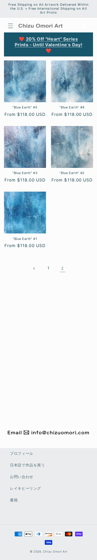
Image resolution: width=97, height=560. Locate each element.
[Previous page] (34, 268)
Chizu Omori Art (55, 551)
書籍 (14, 500)
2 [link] (62, 268)
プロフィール (21, 453)
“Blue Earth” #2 (71, 173)
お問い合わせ (21, 477)
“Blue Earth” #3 (24, 173)
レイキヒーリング (25, 488)
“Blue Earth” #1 (25, 239)
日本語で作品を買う (27, 465)
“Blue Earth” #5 (24, 107)
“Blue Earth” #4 (71, 107)
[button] (10, 25)
